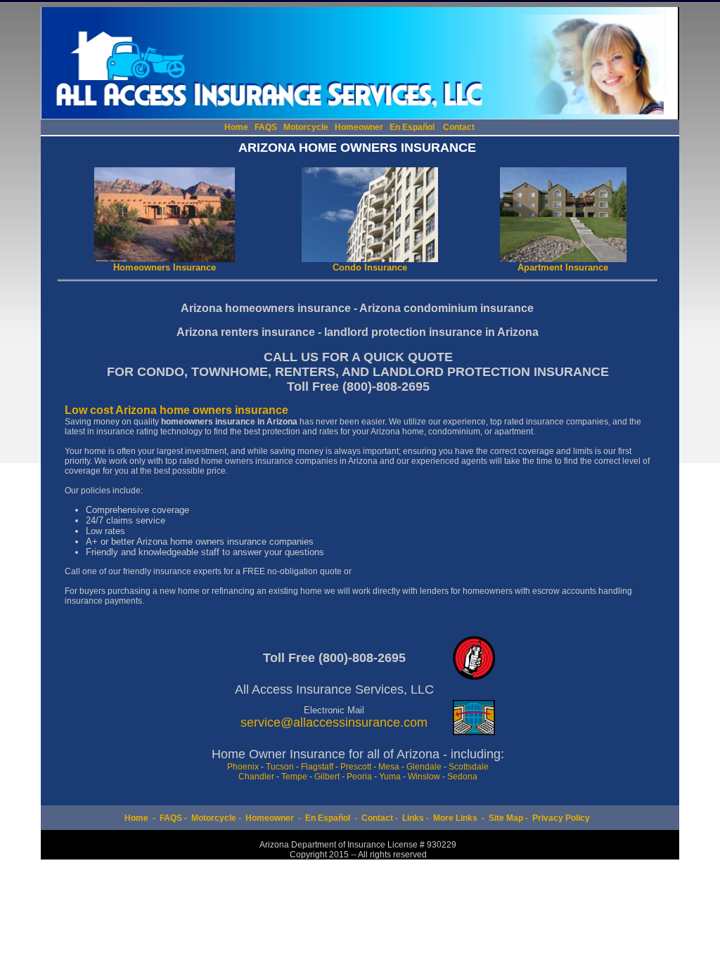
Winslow (424, 776)
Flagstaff (317, 767)
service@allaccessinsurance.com (334, 722)
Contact (459, 127)
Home (236, 127)
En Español (412, 127)
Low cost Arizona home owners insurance (176, 410)
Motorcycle (305, 127)
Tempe (294, 776)
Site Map (506, 818)
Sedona (462, 776)
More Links (455, 818)
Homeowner (359, 127)
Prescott (355, 767)
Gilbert (327, 776)
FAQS (266, 127)
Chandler (256, 776)
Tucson (280, 767)
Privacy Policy (561, 818)
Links (413, 818)
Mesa (388, 767)
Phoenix (243, 767)
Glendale (424, 767)
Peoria (359, 776)
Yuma (390, 776)
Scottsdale (469, 767)
